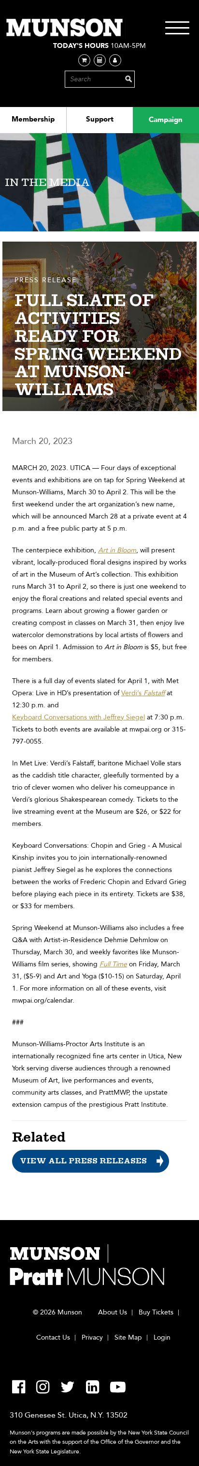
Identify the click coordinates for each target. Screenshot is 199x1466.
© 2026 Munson (57, 1312)
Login (162, 1338)
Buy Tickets (156, 1312)
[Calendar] (100, 60)
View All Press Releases (83, 1161)
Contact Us (53, 1338)
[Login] (115, 60)
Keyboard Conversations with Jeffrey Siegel (78, 717)
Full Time (113, 964)
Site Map (128, 1338)
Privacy (92, 1338)
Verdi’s (143, 693)
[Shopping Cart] (84, 60)
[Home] (65, 28)
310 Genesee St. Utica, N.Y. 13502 (69, 1415)
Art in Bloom (117, 550)
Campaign (166, 119)
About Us (112, 1312)
